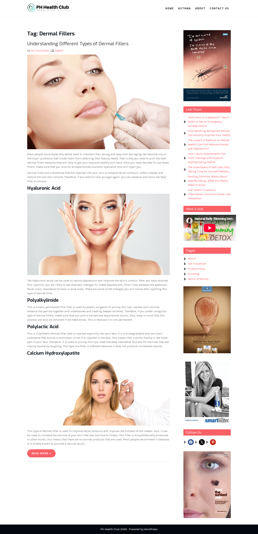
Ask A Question (197, 263)
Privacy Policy (196, 268)
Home (169, 8)
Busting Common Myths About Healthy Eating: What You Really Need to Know (208, 181)
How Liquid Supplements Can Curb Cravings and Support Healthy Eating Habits (207, 158)
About (200, 8)
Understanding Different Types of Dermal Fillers (77, 44)
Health (59, 50)
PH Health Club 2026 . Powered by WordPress (129, 529)
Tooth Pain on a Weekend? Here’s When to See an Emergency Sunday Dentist (208, 121)
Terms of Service (198, 278)
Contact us (219, 8)
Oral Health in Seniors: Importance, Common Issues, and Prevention (209, 194)
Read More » (41, 453)
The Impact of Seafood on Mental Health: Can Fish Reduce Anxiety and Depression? (208, 144)
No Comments (40, 50)
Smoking (193, 273)
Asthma (184, 8)
